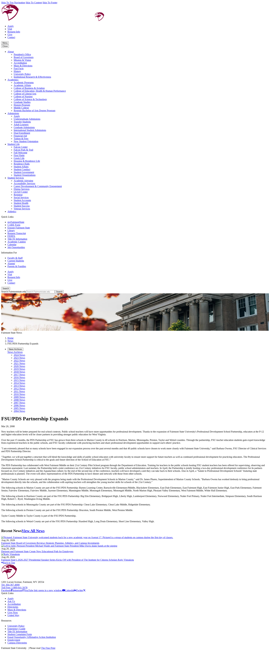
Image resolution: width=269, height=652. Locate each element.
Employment (13, 640)
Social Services (21, 197)
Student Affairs (21, 166)
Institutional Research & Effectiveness (32, 77)
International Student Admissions (30, 130)
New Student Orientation (26, 141)
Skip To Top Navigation (13, 2)
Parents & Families (16, 266)
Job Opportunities (16, 247)
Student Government (24, 172)
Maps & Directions (23, 65)
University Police (22, 74)
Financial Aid (20, 135)
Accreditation (20, 63)
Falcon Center (21, 147)
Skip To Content (34, 2)
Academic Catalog (16, 241)
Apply (10, 26)
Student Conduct (22, 169)
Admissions (13, 113)
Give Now (12, 612)
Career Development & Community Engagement (38, 186)
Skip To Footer (49, 2)
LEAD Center (21, 192)
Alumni (11, 263)
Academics (12, 79)
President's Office (22, 54)
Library (11, 230)
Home (10, 338)
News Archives (15, 352)
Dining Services (21, 189)
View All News (33, 531)
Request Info (13, 31)
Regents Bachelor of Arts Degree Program (34, 110)
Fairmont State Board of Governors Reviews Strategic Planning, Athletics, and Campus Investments (50, 543)
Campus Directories (17, 642)
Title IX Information (17, 239)
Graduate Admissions (24, 127)
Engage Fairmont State (18, 227)
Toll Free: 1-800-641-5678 (14, 587)
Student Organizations (24, 175)
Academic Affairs (22, 85)
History (17, 71)
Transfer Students (22, 121)
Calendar (11, 244)
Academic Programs (24, 82)
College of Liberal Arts (25, 93)
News (10, 340)
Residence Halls (22, 163)
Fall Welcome (20, 152)
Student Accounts (22, 200)
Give (9, 34)
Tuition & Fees (21, 138)
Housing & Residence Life (27, 161)
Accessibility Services (24, 183)
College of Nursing (23, 96)
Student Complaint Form (19, 634)
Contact (11, 37)
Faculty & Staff (15, 258)
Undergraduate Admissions (27, 119)
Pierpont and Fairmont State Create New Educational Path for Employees (37, 551)
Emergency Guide (16, 628)
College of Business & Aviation (29, 88)
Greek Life (19, 158)
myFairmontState (15, 222)
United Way (13, 615)
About (10, 51)
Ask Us (11, 601)
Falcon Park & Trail (23, 149)
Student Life (13, 144)
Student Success (22, 206)
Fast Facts (19, 68)
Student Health (21, 203)
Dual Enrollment (22, 133)
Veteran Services (22, 208)
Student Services (15, 178)
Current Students (15, 260)
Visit (9, 29)
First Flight (19, 155)
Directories (12, 607)
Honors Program (22, 105)
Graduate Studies (22, 102)
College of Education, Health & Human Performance (40, 91)
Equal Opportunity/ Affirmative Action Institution (31, 637)
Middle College (21, 107)
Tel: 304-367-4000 (10, 584)
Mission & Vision (22, 60)
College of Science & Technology (30, 99)
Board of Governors (23, 57)
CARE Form (13, 225)
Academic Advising (23, 180)
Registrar (18, 194)
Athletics (11, 211)
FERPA (11, 236)
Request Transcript (16, 233)
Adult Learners (21, 124)
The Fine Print (48, 648)
